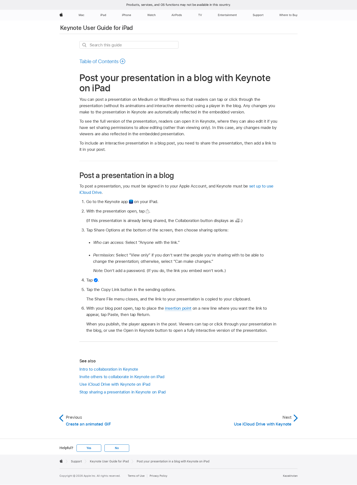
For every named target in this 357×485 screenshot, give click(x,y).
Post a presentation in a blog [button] (126, 175)
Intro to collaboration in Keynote (108, 369)
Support (76, 461)
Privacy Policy (158, 475)
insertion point (178, 308)
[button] (102, 61)
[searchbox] (128, 45)
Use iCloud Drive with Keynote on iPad (114, 384)
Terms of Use (136, 475)
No (117, 448)
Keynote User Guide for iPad (96, 27)
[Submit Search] (84, 45)
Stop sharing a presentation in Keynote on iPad (122, 392)
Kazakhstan (290, 475)
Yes (88, 448)
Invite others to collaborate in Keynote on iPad (121, 376)
